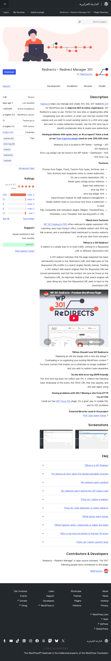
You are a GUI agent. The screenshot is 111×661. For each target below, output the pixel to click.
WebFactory (86, 74)
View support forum (24, 251)
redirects (7, 161)
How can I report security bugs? (92, 542)
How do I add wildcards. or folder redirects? (86, 508)
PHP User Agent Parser (94, 415)
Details (102, 86)
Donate (22, 600)
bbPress (102, 624)
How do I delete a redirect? (94, 499)
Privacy (104, 605)
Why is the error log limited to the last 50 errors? (84, 533)
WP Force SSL (63, 401)
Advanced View (26, 168)
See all (6, 218)
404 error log (9, 144)
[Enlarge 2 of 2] (69, 433)
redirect (7, 149)
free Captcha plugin (67, 138)
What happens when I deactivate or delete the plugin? (81, 525)
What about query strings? (95, 516)
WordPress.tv (46, 605)
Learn (51, 591)
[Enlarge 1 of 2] (104, 433)
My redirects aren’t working (94, 482)
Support (7, 86)
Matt (104, 619)
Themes (77, 596)
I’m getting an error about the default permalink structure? (79, 474)
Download (9, 72)
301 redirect (9, 139)
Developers (48, 600)
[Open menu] (4, 4)
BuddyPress (101, 628)
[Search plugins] (79, 21)
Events (23, 596)
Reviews (88, 86)
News (105, 596)
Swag (23, 605)
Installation (72, 86)
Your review (28, 218)
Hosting (104, 600)
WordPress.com (99, 614)
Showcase (76, 591)
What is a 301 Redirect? (96, 465)
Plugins (77, 600)
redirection (8, 155)
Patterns (77, 605)
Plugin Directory (101, 12)
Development (53, 86)
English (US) (8, 132)
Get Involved (20, 591)
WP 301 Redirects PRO (55, 224)
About (105, 591)
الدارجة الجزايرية (94, 641)
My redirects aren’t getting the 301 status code (84, 491)
